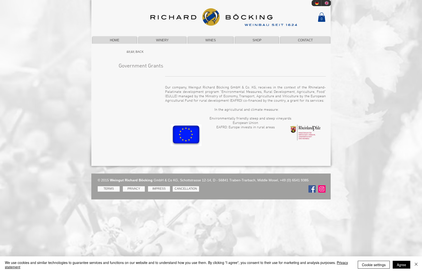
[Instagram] (322, 189)
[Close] (416, 264)
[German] (316, 3)
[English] (326, 3)
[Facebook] (312, 189)
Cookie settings (374, 264)
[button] (322, 17)
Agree (401, 264)
